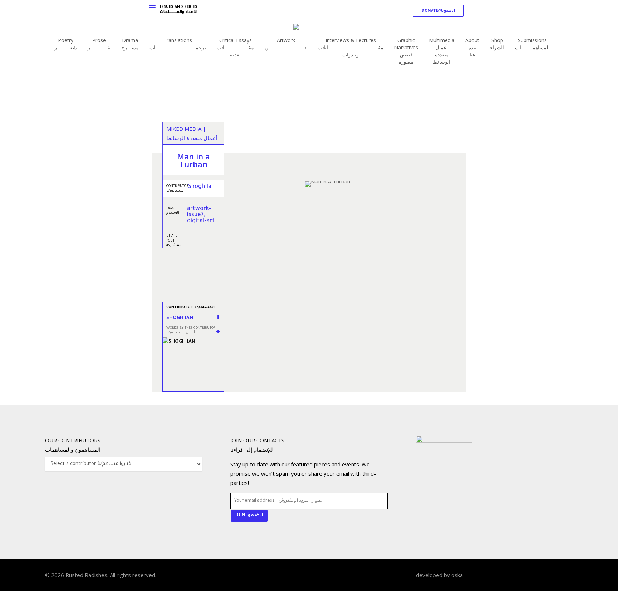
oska (457, 574)
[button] (438, 11)
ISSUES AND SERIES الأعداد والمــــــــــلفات (178, 9)
